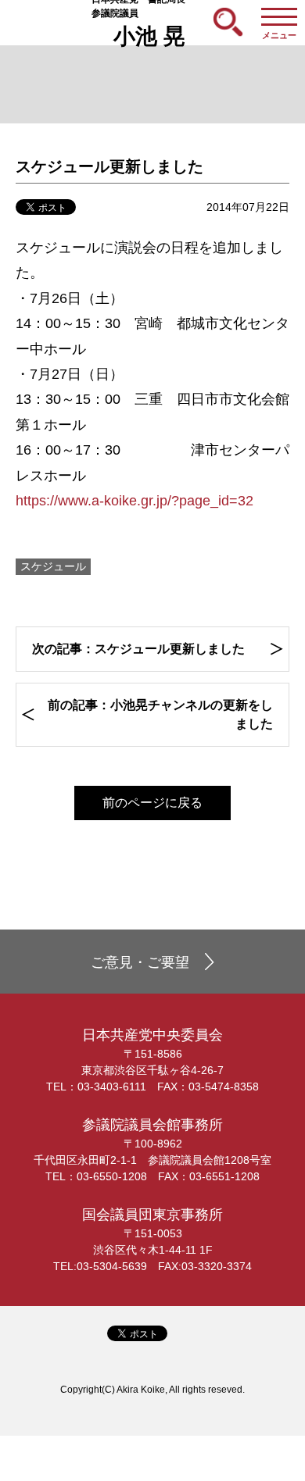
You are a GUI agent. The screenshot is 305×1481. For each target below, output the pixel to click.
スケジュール (53, 566)
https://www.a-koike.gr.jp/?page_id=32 (134, 501)
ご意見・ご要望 (140, 962)
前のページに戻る (152, 802)
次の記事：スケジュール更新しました (138, 648)
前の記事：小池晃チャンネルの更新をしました (160, 714)
